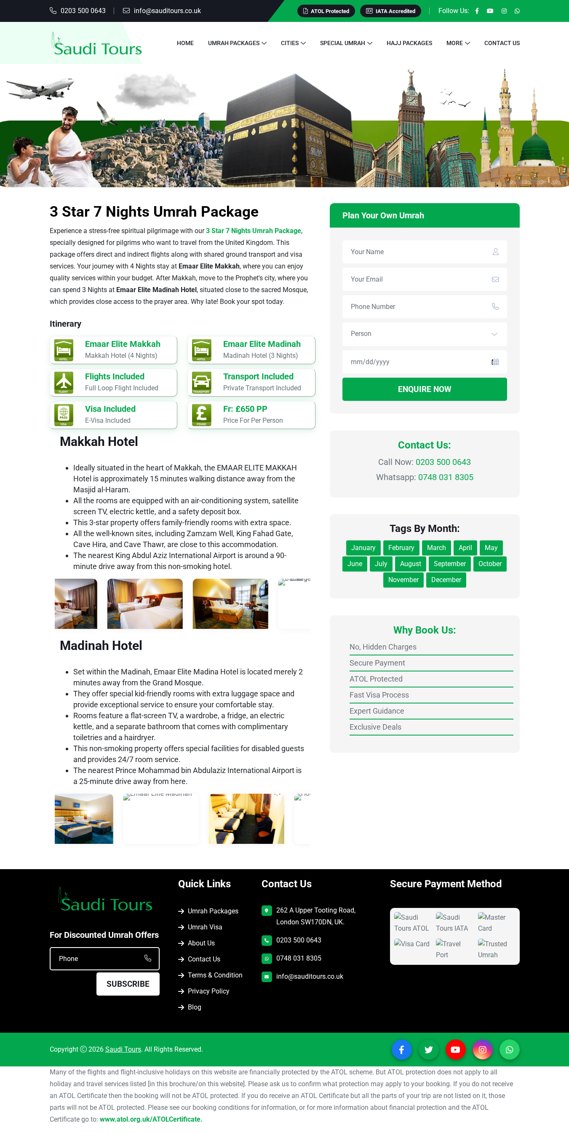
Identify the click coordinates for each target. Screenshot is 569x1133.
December (446, 580)
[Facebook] (477, 10)
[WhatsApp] (517, 10)
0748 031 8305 (445, 477)
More (454, 43)
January (363, 548)
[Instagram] (504, 10)
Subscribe (128, 984)
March (436, 548)
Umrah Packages (233, 43)
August (410, 564)
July (381, 564)
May (491, 548)
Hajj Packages (409, 43)
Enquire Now (424, 389)
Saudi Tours (123, 1049)
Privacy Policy (209, 991)
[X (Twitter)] (429, 1049)
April (465, 548)
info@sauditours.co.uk (167, 11)
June (354, 564)
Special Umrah (342, 43)
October (490, 564)
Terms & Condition (215, 975)
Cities (290, 43)
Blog (194, 1007)
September (450, 564)
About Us (201, 943)
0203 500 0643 (83, 11)
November (403, 580)
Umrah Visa (205, 927)
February (401, 548)
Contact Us (502, 43)
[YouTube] (490, 10)
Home (185, 43)
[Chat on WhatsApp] (33, 1102)
